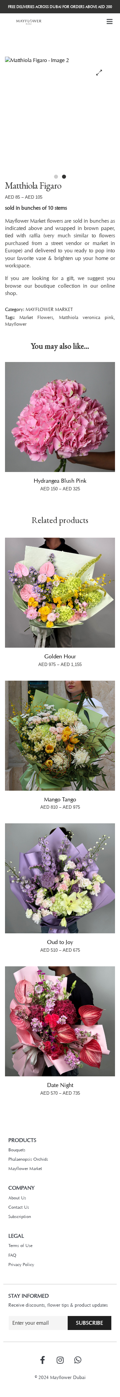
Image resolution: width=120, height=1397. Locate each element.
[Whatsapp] (78, 1360)
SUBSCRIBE (89, 1323)
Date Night (60, 1085)
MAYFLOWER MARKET (49, 309)
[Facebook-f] (42, 1360)
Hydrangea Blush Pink (60, 480)
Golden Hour (60, 656)
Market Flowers (36, 317)
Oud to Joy (60, 942)
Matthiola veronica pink (86, 317)
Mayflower (16, 324)
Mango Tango (60, 799)
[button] (109, 21)
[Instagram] (60, 1360)
